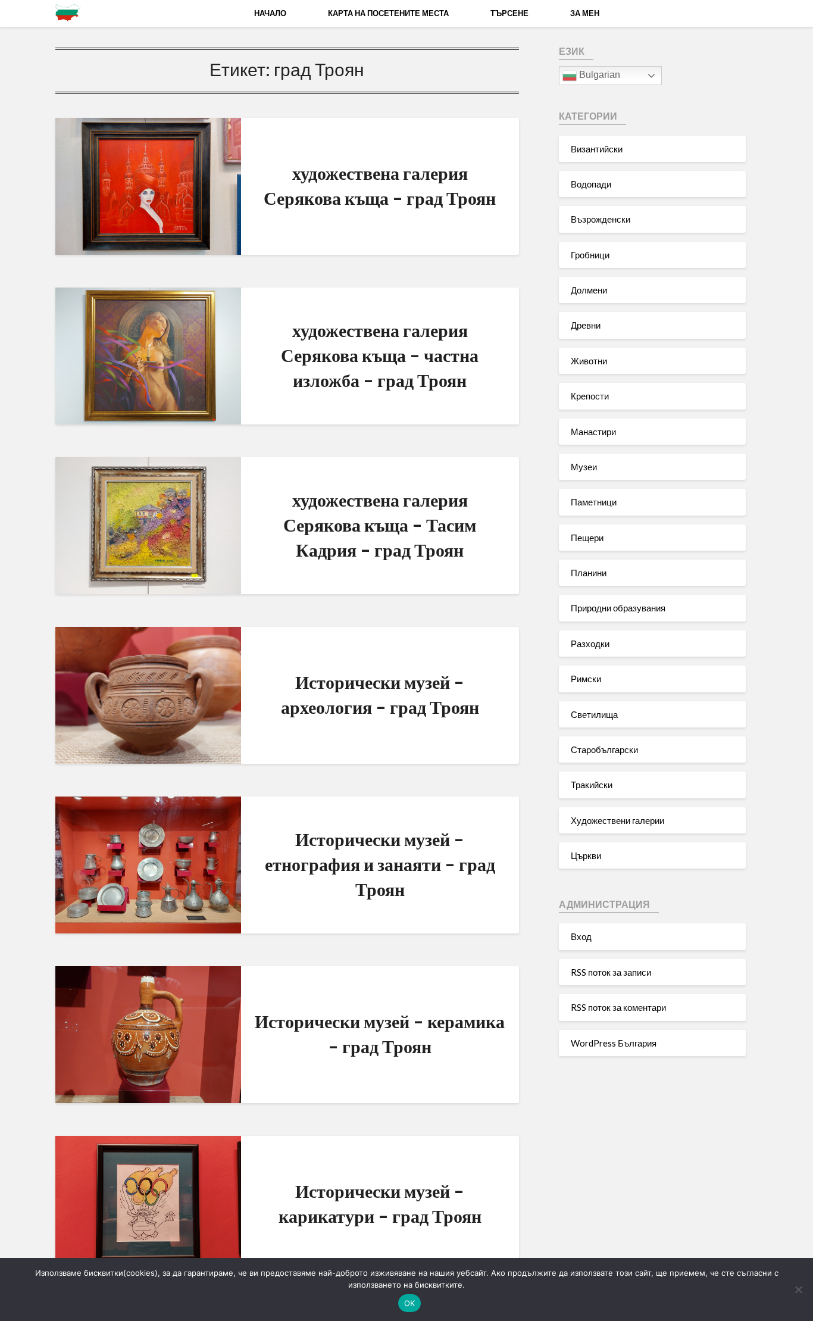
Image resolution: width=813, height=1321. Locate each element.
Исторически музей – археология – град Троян (380, 694)
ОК (409, 1303)
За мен (584, 13)
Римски (586, 678)
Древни (586, 325)
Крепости (590, 396)
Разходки (590, 643)
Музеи (584, 466)
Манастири (593, 431)
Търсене (509, 13)
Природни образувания (618, 607)
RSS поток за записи (611, 972)
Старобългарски (604, 749)
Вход (581, 936)
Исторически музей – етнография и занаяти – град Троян (380, 864)
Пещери (587, 537)
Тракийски (591, 784)
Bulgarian (598, 75)
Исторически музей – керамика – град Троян (380, 1033)
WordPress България (613, 1043)
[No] (798, 1289)
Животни (589, 360)
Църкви (586, 855)
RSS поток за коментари (618, 1007)
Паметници (594, 501)
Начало (270, 13)
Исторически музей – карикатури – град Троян (380, 1203)
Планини (588, 572)
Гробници (590, 254)
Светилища (594, 714)
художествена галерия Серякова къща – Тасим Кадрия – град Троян (379, 524)
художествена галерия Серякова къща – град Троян (380, 185)
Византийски (597, 148)
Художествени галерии (617, 820)
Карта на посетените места (388, 13)
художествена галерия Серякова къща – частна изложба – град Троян (380, 355)
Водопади (591, 184)
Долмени (589, 290)
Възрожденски (600, 219)
